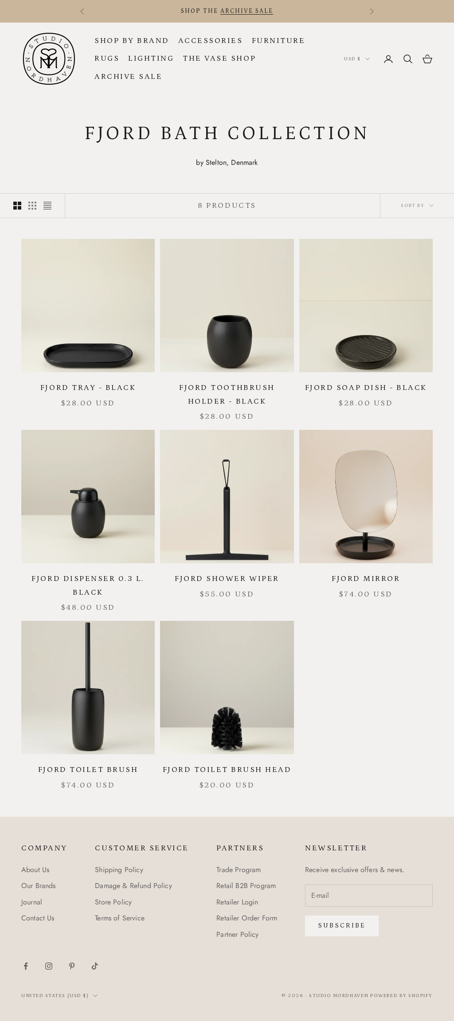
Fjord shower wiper (227, 578)
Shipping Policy (119, 870)
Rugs (106, 58)
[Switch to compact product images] (47, 206)
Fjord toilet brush (88, 769)
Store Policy (113, 902)
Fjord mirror (366, 578)
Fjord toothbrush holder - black (226, 394)
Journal (31, 902)
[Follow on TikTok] (94, 966)
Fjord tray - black (88, 387)
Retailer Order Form (246, 918)
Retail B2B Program (246, 886)
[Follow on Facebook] (25, 966)
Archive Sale (128, 76)
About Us (35, 870)
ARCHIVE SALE (246, 11)
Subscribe (342, 925)
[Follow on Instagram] (48, 966)
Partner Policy (237, 934)
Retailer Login (237, 902)
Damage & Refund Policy (133, 886)
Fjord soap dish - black (366, 387)
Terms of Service (120, 918)
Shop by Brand (131, 40)
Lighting (151, 58)
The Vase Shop (219, 58)
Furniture (278, 40)
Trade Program (238, 870)
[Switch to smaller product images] (32, 206)
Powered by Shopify (401, 995)
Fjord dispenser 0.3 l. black (87, 585)
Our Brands (38, 886)
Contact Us (38, 918)
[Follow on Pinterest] (71, 966)
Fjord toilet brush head (227, 769)
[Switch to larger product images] (17, 206)
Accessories (210, 40)
